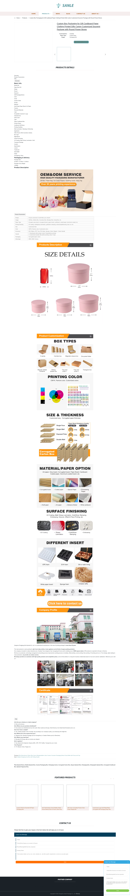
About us (95, 13)
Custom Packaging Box (42, 764)
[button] (55, 54)
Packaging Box (86, 764)
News (58, 13)
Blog (68, 13)
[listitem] (65, 54)
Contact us (81, 13)
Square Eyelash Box (76, 764)
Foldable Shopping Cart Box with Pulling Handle (28, 757)
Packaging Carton (53, 764)
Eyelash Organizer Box (23, 766)
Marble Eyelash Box (30, 764)
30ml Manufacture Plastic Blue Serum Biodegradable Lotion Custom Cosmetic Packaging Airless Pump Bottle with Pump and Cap (49, 755)
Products (45, 13)
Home (34, 13)
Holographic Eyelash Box (96, 764)
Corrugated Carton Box (64, 764)
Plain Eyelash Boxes (19, 764)
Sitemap (78, 893)
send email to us (82, 42)
